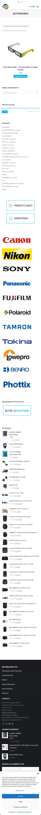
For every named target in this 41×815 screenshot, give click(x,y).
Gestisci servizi (20, 790)
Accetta (20, 796)
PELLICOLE (5, 169)
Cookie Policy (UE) (7, 675)
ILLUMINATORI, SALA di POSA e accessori (15, 157)
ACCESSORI (6, 127)
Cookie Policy (12, 812)
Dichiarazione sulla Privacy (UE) (12, 671)
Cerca (37, 93)
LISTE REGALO (6, 160)
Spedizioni (5, 693)
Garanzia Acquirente (8, 684)
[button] (38, 774)
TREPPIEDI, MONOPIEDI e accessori (13, 183)
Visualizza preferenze (21, 807)
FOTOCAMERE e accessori (10, 154)
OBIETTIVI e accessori (9, 166)
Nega (20, 801)
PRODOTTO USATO (8, 172)
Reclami (4, 680)
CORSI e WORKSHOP (8, 151)
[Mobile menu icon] (37, 6)
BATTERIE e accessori (9, 139)
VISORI (4, 189)
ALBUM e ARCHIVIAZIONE (10, 133)
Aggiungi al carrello (20, 76)
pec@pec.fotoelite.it (11, 715)
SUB (3, 180)
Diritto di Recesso (7, 689)
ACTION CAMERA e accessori (11, 130)
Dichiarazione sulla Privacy (24, 812)
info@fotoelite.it (11, 712)
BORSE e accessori (8, 145)
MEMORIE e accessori (9, 163)
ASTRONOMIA (6, 136)
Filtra (4, 112)
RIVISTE (4, 174)
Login (21, 2)
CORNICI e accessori (8, 148)
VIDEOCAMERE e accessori (10, 186)
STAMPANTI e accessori (9, 177)
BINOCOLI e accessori (8, 142)
